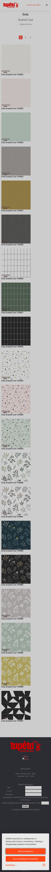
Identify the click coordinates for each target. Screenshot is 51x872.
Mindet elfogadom (25, 851)
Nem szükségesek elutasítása (25, 858)
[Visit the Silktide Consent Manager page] (43, 865)
